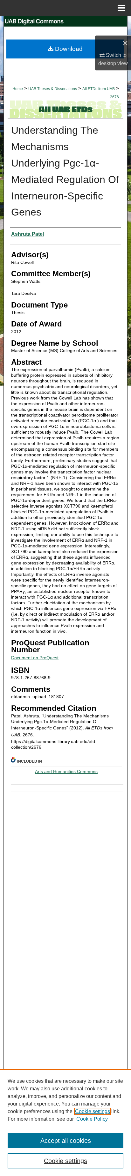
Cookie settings (92, 1111)
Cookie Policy (92, 1119)
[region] (65, 1122)
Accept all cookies (65, 1140)
